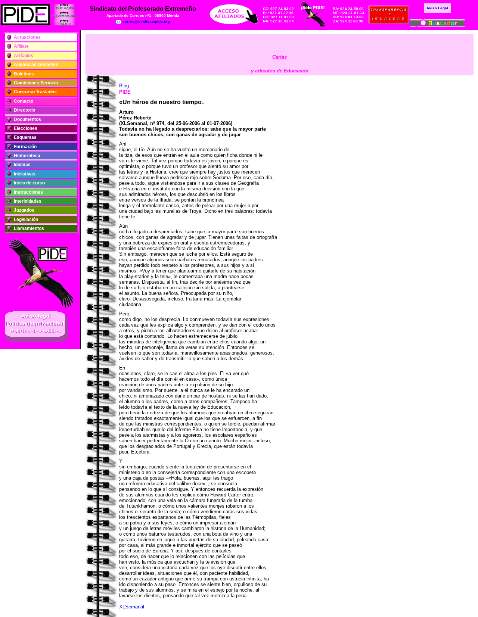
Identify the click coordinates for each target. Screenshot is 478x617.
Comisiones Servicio (36, 82)
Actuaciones (27, 37)
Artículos (23, 55)
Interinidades (27, 201)
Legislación (26, 219)
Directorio (24, 110)
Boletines (24, 74)
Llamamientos (29, 228)
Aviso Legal (437, 8)
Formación (25, 146)
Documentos (27, 119)
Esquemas (25, 137)
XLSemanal (131, 607)
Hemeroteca (27, 155)
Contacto (23, 101)
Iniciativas (24, 174)
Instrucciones (28, 192)
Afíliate (21, 46)
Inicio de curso (29, 183)
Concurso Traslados (35, 91)
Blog (124, 85)
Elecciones (25, 128)
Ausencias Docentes (36, 64)
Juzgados (24, 210)
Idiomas (22, 164)
